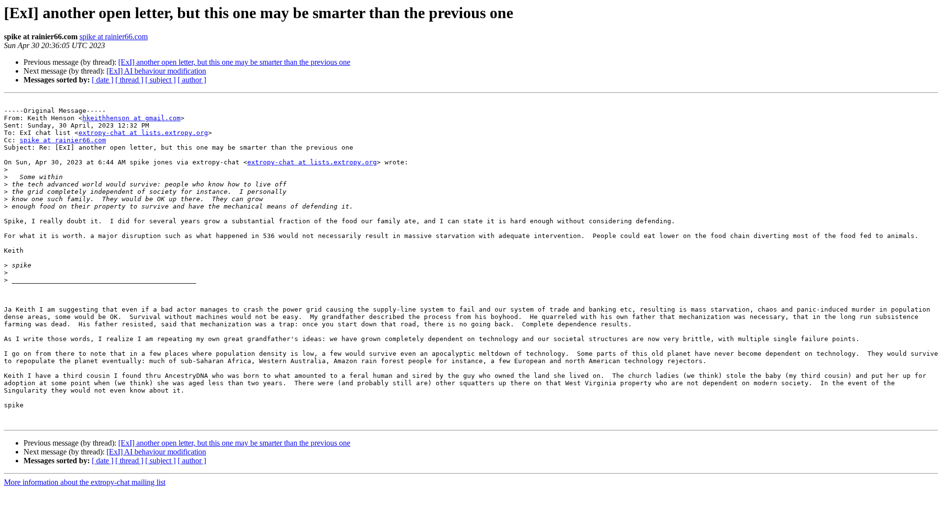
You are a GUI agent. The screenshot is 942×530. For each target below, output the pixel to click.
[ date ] (102, 80)
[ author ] (192, 80)
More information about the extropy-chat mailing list (84, 482)
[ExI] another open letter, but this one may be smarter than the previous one (234, 62)
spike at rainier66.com (113, 36)
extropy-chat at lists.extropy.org (143, 132)
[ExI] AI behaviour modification (156, 71)
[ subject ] (160, 80)
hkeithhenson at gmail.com (131, 118)
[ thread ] (129, 80)
